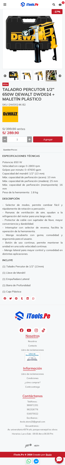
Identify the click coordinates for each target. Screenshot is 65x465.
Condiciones (32, 378)
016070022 (32, 413)
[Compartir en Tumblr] (21, 298)
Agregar (48, 139)
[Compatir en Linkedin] (27, 298)
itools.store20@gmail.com (32, 421)
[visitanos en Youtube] (29, 330)
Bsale (49, 454)
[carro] (60, 4)
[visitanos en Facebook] (21, 330)
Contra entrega (32, 387)
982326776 (32, 409)
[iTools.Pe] (29, 4)
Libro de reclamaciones (32, 350)
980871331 (32, 405)
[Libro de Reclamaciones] (32, 356)
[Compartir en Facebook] (4, 298)
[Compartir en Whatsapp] (33, 298)
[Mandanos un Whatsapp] (29, 461)
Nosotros (32, 341)
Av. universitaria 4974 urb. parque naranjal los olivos (32, 429)
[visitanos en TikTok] (43, 330)
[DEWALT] (10, 114)
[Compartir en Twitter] (10, 298)
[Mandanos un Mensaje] (36, 461)
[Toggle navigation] (4, 4)
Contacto (32, 345)
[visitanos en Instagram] (36, 330)
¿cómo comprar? (32, 382)
